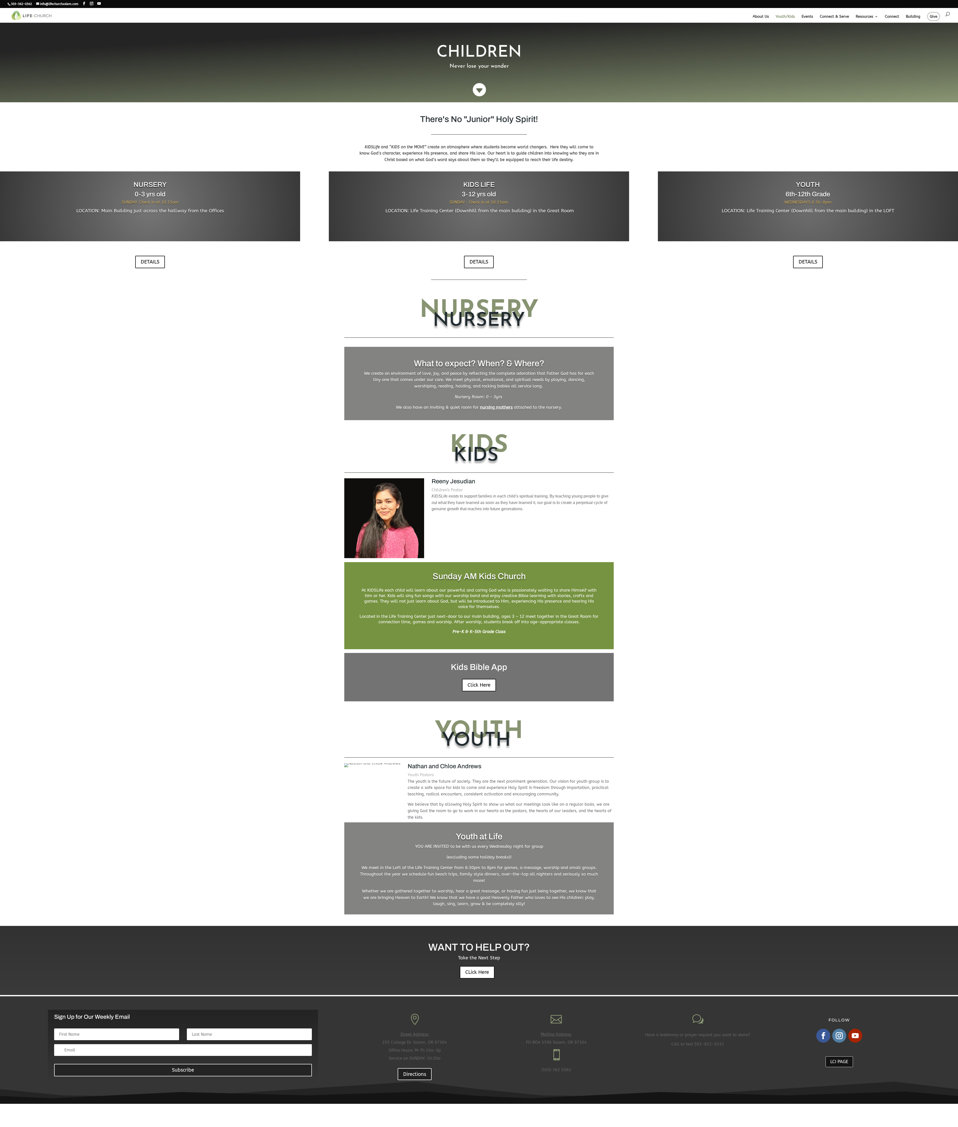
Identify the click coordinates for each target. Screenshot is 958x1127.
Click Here (479, 685)
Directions (414, 1074)
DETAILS (150, 262)
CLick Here (477, 972)
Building (913, 17)
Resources (864, 17)
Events (807, 17)
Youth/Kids (785, 17)
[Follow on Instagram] (839, 1036)
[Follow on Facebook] (823, 1036)
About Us (761, 17)
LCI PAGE (839, 1061)
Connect (892, 17)
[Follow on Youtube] (855, 1036)
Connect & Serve (834, 17)
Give (933, 16)
